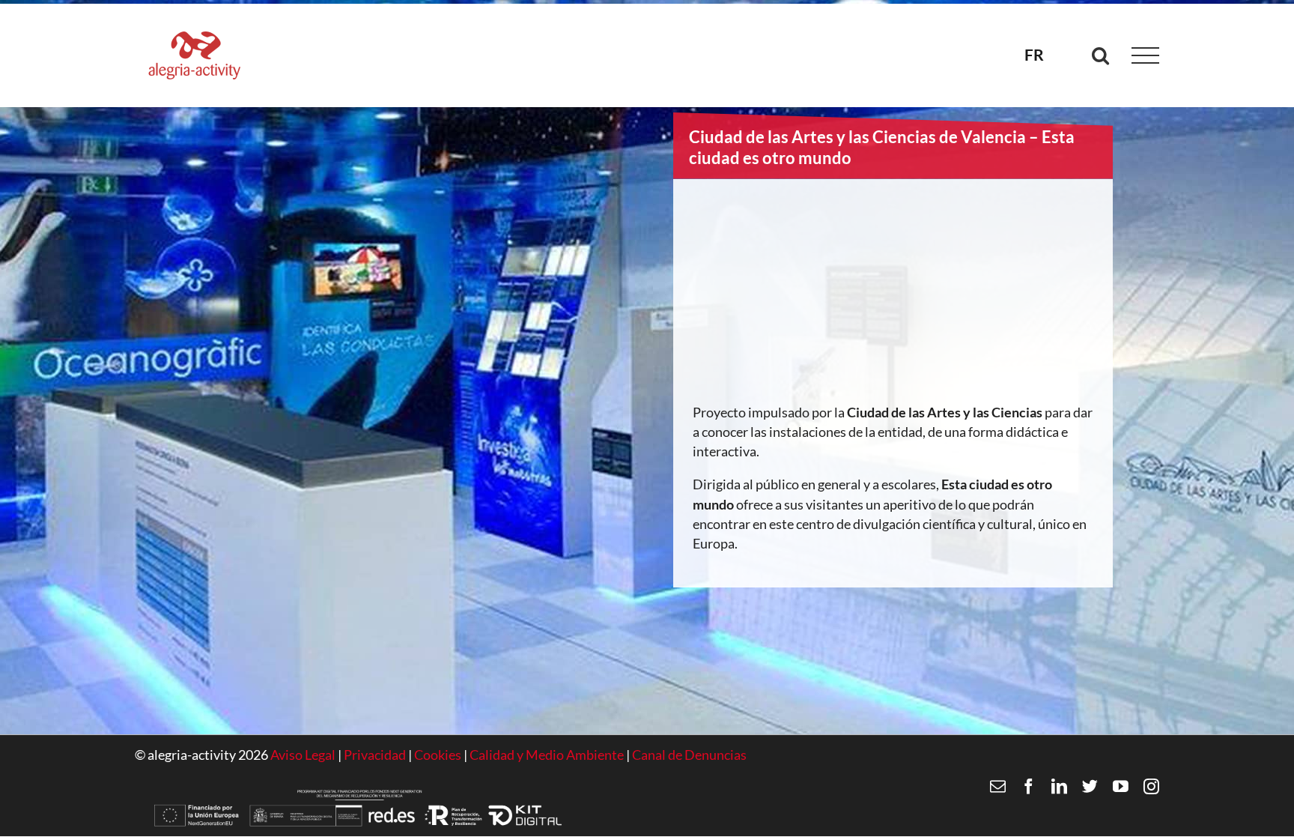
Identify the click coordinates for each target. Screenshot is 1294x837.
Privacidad (375, 755)
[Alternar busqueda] (1100, 55)
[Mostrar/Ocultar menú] (1145, 55)
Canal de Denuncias (689, 755)
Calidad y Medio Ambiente (548, 755)
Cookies (439, 755)
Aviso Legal (302, 755)
